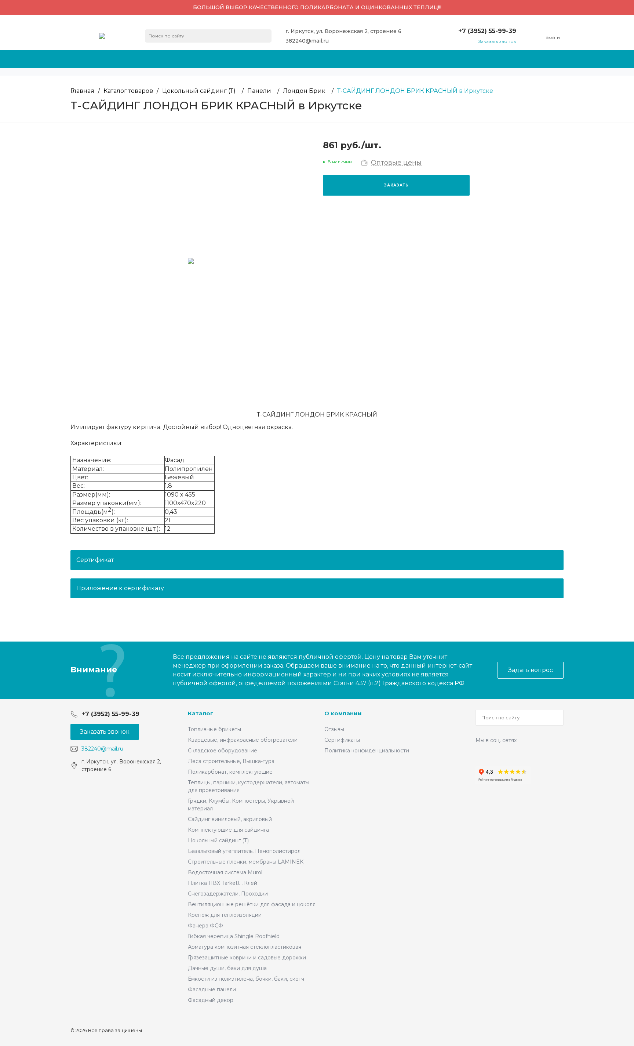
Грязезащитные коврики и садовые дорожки (247, 957)
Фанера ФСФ (205, 925)
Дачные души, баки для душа (227, 968)
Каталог (200, 713)
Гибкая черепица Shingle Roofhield (234, 936)
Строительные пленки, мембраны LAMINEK (245, 861)
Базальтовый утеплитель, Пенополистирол (244, 851)
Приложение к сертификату (120, 588)
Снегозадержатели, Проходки (228, 893)
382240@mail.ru (307, 41)
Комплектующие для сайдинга (228, 830)
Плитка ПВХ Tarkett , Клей (222, 883)
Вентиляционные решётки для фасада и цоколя (252, 904)
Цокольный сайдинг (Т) (218, 840)
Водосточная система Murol (225, 872)
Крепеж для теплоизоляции (225, 915)
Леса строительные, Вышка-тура (231, 761)
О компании (343, 713)
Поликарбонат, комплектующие (230, 772)
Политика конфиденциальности (366, 750)
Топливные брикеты (214, 729)
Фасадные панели (212, 989)
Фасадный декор (210, 1000)
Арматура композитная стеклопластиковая (244, 947)
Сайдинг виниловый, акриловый (230, 819)
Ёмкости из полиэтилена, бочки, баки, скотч (246, 979)
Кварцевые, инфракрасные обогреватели (243, 740)
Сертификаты (342, 740)
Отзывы (334, 729)
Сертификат (95, 559)
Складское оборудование (222, 750)
